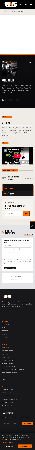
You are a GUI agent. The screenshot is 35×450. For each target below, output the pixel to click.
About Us (5, 348)
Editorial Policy (8, 402)
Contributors (7, 351)
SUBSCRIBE (27, 424)
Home (5, 12)
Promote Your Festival (11, 373)
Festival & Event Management (13, 369)
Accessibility (7, 405)
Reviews (5, 331)
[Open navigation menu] (31, 4)
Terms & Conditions (9, 399)
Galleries (5, 334)
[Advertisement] (17, 35)
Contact (5, 354)
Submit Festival (8, 360)
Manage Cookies (8, 396)
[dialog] (17, 441)
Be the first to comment (11, 100)
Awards (5, 337)
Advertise (6, 357)
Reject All (9, 446)
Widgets (5, 376)
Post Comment (9, 268)
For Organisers (8, 363)
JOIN (26, 214)
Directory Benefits (9, 366)
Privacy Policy (7, 389)
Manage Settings (7, 442)
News (4, 327)
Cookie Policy (7, 393)
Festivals (5, 324)
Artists (12, 12)
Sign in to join (28, 234)
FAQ (3, 379)
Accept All (24, 446)
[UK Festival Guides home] (17, 297)
